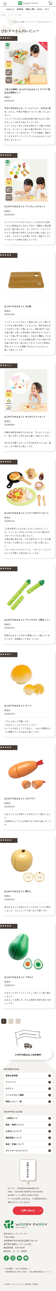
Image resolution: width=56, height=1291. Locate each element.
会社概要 (9, 1269)
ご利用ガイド (12, 1118)
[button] (18, 1021)
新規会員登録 (12, 1075)
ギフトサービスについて (17, 1150)
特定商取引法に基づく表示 (16, 1272)
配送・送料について (15, 1125)
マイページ (11, 1082)
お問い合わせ (28, 1210)
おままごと (10, 9)
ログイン (10, 1088)
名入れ (40, 9)
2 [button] (10, 1021)
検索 (54, 14)
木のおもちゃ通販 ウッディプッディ (24, 22)
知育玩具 (20, 9)
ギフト (47, 9)
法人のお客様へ (22, 1269)
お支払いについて (14, 1131)
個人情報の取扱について (39, 1272)
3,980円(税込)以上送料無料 (28, 1055)
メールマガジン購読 (15, 1095)
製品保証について (14, 1137)
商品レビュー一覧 (14, 1101)
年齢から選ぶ (30, 9)
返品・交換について (15, 1144)
